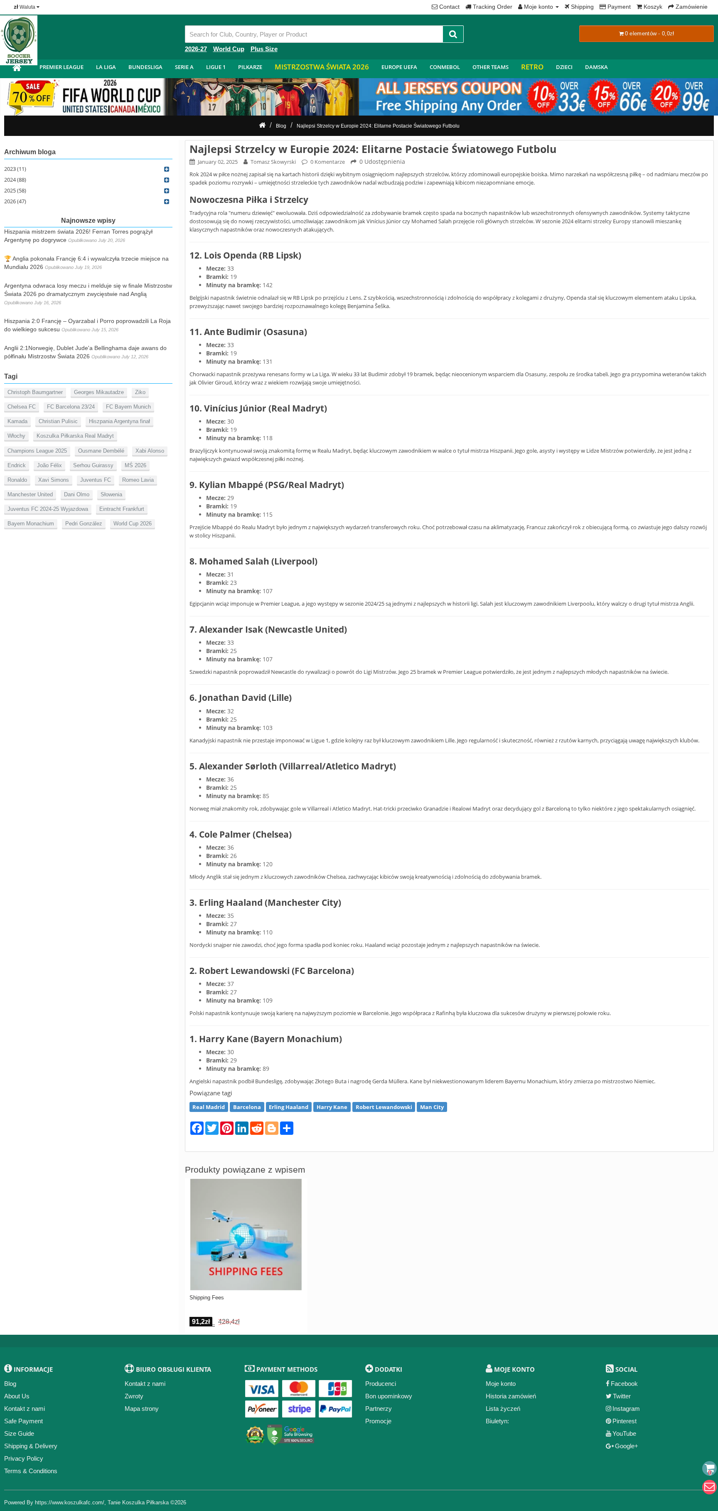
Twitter (622, 1396)
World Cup (228, 48)
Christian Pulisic (58, 421)
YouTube (624, 1433)
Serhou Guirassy (93, 465)
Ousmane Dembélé (101, 451)
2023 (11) (15, 169)
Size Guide (19, 1433)
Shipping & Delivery (30, 1445)
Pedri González (83, 523)
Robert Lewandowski (384, 1107)
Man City (432, 1107)
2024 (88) (15, 179)
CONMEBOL (445, 67)
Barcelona (247, 1107)
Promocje (378, 1421)
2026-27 (196, 48)
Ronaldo (17, 480)
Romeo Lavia (138, 480)
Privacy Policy (23, 1458)
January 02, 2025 (218, 161)
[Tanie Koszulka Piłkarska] (16, 68)
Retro (532, 66)
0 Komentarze (327, 161)
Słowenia (111, 494)
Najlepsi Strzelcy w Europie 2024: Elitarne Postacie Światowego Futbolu (378, 126)
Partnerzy (378, 1408)
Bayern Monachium (30, 523)
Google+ (626, 1445)
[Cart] (709, 1468)
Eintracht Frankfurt (121, 509)
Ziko (140, 392)
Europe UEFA (399, 67)
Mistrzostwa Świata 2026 (322, 66)
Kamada (17, 421)
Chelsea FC (21, 407)
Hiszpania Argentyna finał (119, 421)
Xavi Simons (53, 480)
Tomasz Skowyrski (273, 161)
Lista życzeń (503, 1408)
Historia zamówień (511, 1396)
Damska (596, 67)
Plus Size (264, 48)
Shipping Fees (206, 1298)
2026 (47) (15, 201)
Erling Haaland (288, 1107)
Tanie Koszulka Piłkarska (138, 1502)
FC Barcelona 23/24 (71, 407)
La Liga (106, 67)
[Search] (453, 34)
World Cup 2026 (132, 523)
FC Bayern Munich (128, 407)
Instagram (626, 1408)
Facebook (624, 1383)
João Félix (49, 465)
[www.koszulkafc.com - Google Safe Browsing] (290, 1433)
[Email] (709, 1487)
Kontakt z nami (24, 1408)
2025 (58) (15, 190)
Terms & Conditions (30, 1470)
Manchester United (30, 494)
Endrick (16, 465)
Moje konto (501, 1383)
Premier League (61, 67)
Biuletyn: (497, 1421)
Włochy (16, 436)
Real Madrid (208, 1107)
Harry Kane (332, 1107)
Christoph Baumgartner (35, 392)
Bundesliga (145, 67)
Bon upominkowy (388, 1396)
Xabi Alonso (149, 451)
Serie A (184, 67)
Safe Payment (23, 1421)
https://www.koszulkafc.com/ (69, 1502)
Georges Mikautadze (99, 392)
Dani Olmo (76, 494)
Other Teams (490, 67)
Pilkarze (250, 67)
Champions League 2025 (37, 451)
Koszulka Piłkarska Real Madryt (75, 436)
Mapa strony (142, 1408)
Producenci (380, 1383)
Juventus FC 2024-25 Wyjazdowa (47, 509)
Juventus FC (95, 480)
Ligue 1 (216, 67)
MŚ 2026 (135, 465)
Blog (281, 126)
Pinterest (624, 1421)
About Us (17, 1396)
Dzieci (564, 67)
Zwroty (134, 1396)
